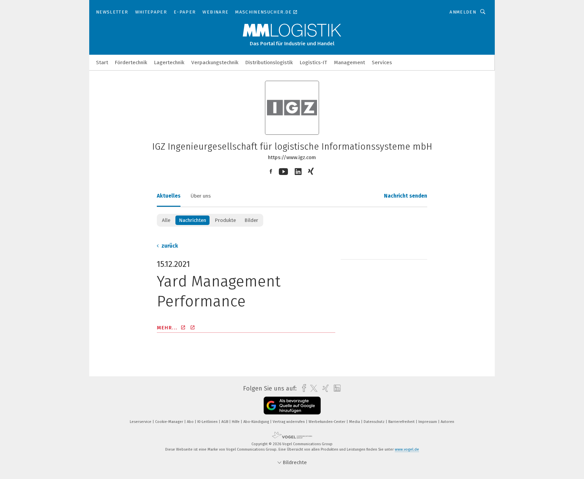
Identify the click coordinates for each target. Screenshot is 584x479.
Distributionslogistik (269, 62)
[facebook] (302, 388)
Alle (166, 220)
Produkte (225, 220)
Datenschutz (375, 422)
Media (355, 422)
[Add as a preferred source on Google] (292, 405)
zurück (169, 246)
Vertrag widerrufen (289, 422)
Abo (191, 422)
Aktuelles (168, 196)
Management (349, 62)
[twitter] (312, 388)
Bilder (251, 220)
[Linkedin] (298, 172)
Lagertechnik (169, 62)
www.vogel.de (407, 449)
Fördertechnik (131, 62)
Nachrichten (192, 220)
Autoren (447, 422)
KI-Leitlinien (208, 422)
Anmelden (462, 12)
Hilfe (236, 422)
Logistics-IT (313, 62)
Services (382, 62)
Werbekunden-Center (327, 422)
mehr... (168, 328)
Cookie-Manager (169, 422)
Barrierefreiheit (402, 422)
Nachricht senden (405, 196)
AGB (225, 422)
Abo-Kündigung (256, 422)
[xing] (324, 388)
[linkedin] (335, 388)
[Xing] (311, 172)
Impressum (428, 422)
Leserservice (141, 422)
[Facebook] (271, 171)
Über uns (201, 196)
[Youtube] (283, 172)
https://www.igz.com (292, 157)
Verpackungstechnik (215, 62)
